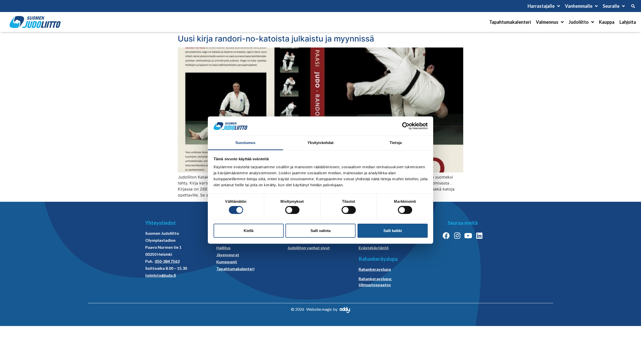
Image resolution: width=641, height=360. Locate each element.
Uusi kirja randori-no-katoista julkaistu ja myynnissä (276, 39)
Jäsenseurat (227, 254)
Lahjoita (627, 22)
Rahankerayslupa (375, 269)
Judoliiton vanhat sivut (308, 247)
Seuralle (611, 6)
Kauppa (606, 22)
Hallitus (223, 247)
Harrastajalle (541, 6)
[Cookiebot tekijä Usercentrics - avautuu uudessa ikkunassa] (406, 126)
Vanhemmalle (578, 6)
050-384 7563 (167, 261)
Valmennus (547, 22)
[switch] (292, 210)
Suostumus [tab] (245, 142)
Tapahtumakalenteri (510, 22)
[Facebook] (446, 235)
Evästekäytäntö (374, 247)
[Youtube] (468, 235)
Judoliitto (579, 22)
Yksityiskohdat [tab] (320, 142)
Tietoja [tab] (396, 142)
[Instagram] (457, 235)
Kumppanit (226, 261)
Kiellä (248, 230)
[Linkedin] (479, 235)
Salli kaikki (392, 230)
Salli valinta (320, 230)
